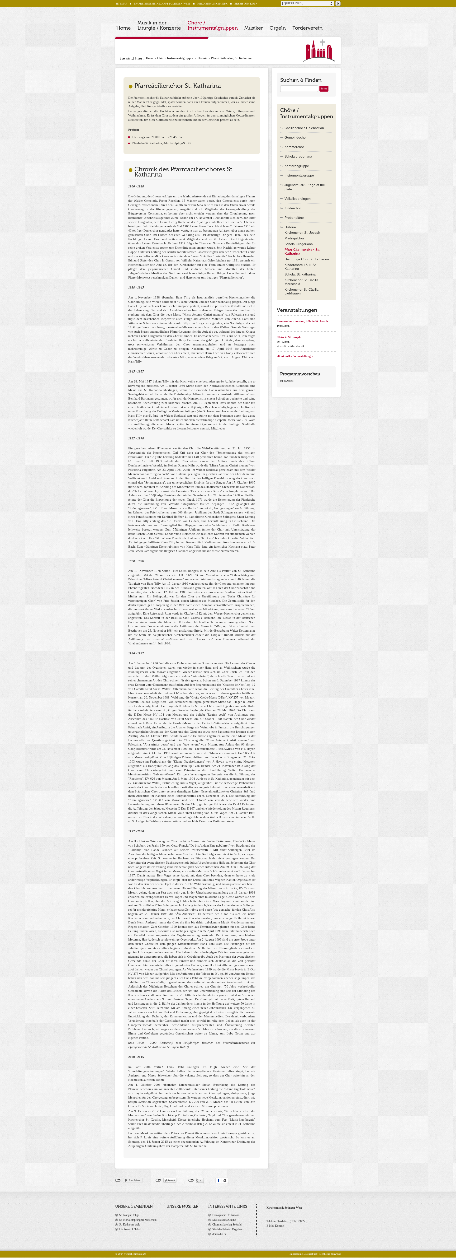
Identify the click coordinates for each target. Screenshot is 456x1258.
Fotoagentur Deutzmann (225, 1215)
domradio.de (219, 1234)
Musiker (253, 28)
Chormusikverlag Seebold (227, 1224)
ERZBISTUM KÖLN (245, 3)
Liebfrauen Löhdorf (130, 1229)
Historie (202, 58)
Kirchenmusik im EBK (212, 3)
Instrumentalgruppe (299, 175)
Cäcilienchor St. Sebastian (304, 128)
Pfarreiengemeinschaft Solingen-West (162, 3)
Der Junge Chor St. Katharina (307, 259)
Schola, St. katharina (300, 274)
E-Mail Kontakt (275, 1225)
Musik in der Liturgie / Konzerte (159, 25)
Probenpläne (294, 217)
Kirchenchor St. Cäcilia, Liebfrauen (302, 291)
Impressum (296, 1253)
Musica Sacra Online (224, 1219)
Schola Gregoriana (299, 244)
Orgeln (278, 28)
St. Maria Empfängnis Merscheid (138, 1219)
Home (123, 28)
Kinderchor (293, 208)
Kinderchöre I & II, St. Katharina (301, 266)
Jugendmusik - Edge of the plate (305, 187)
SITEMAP (121, 3)
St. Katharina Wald (129, 1224)
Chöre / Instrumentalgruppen (213, 25)
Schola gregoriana (298, 156)
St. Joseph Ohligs (129, 1215)
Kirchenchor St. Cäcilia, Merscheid (302, 282)
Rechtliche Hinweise (330, 1253)
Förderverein (307, 28)
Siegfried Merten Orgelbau (227, 1229)
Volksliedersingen (298, 198)
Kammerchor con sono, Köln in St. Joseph (302, 321)
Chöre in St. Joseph (289, 337)
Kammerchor (294, 147)
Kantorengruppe (297, 166)
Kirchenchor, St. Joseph (302, 232)
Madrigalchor (294, 238)
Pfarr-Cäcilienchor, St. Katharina (231, 58)
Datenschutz (310, 1253)
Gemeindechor (296, 137)
